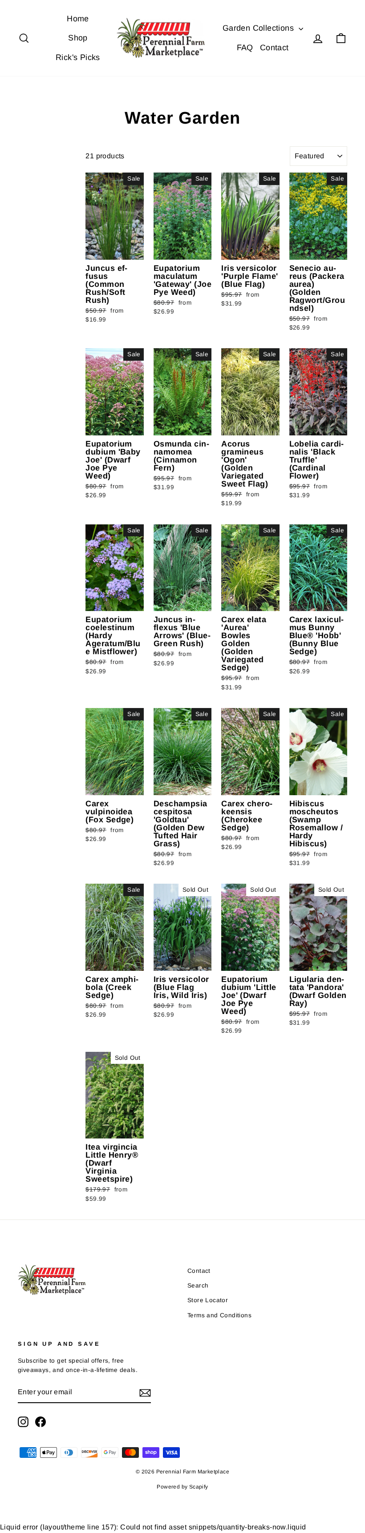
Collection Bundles (33, 295)
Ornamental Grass (35, 200)
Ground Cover (30, 263)
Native (28, 279)
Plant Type (27, 159)
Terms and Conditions (219, 1315)
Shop (78, 37)
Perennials (34, 184)
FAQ (245, 47)
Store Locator (207, 1300)
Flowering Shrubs (33, 221)
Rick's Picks (78, 57)
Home (78, 18)
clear (64, 323)
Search (197, 1285)
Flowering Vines (33, 242)
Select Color (34, 316)
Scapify (198, 1487)
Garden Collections (259, 28)
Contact (274, 47)
